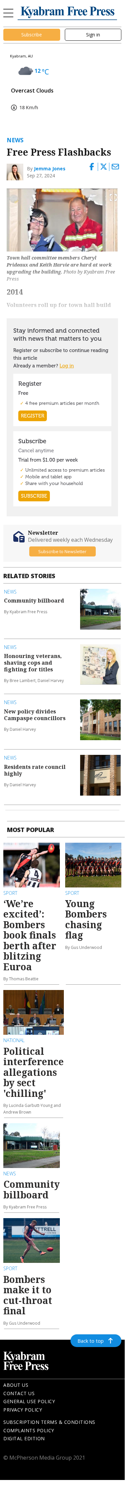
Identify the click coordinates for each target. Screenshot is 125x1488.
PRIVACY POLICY (22, 1410)
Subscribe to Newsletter (62, 551)
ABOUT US (15, 1385)
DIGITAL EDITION (24, 1438)
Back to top (90, 1340)
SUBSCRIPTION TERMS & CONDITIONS (49, 1422)
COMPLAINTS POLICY (28, 1430)
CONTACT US (19, 1393)
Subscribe (31, 34)
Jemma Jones (49, 168)
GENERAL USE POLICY (29, 1401)
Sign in (93, 34)
